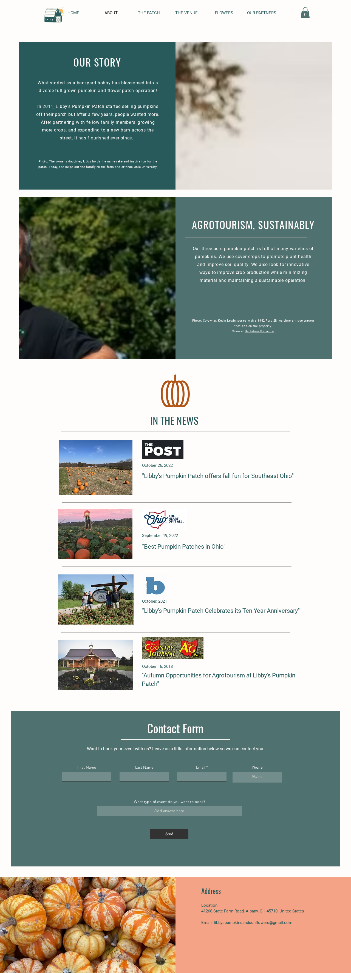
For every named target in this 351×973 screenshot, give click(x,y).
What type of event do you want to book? (169, 801)
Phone (257, 767)
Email (200, 767)
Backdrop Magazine (259, 331)
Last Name (144, 767)
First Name (86, 767)
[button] (305, 12)
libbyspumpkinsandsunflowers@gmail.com (253, 922)
